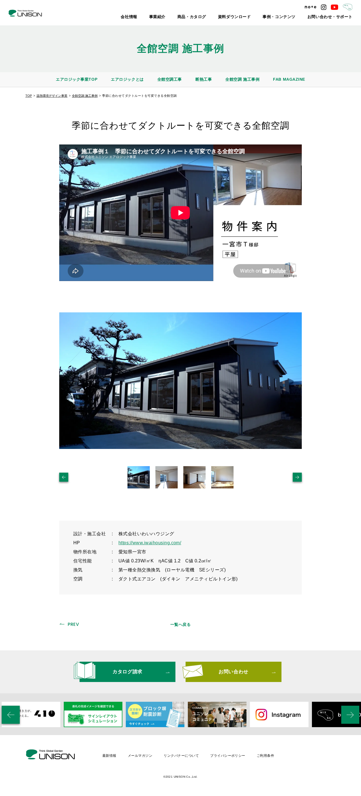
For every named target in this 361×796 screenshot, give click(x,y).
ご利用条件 (265, 756)
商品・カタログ (218, 17)
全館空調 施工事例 (242, 79)
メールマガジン (140, 756)
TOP (28, 95)
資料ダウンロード (255, 17)
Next (297, 477)
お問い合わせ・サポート (335, 17)
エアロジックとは (127, 79)
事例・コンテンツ (292, 17)
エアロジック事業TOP (76, 79)
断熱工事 (203, 79)
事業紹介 (188, 17)
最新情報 (109, 756)
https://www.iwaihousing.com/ (149, 542)
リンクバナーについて (181, 756)
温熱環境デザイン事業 (51, 95)
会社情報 (164, 17)
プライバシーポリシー (227, 756)
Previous (63, 477)
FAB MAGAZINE (289, 79)
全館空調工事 (169, 79)
